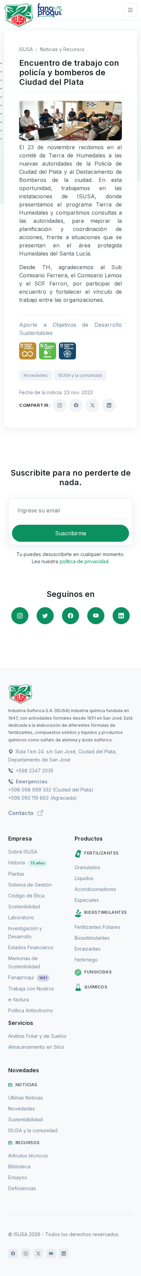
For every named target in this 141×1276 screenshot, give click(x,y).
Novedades (36, 375)
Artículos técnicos (28, 1155)
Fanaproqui (27, 977)
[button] (19, 615)
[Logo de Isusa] (18, 15)
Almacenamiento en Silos (36, 1047)
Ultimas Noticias (25, 1098)
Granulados (87, 867)
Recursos (27, 1142)
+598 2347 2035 (33, 770)
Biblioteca (19, 1166)
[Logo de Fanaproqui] (49, 15)
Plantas (16, 874)
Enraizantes (88, 949)
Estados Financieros (30, 947)
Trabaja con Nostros (31, 988)
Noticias (26, 1084)
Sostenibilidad (24, 906)
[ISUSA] (70, 694)
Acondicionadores (95, 889)
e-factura (18, 999)
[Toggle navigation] (130, 10)
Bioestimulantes (105, 912)
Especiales (87, 900)
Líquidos (84, 878)
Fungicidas (98, 971)
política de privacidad (84, 561)
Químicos (95, 986)
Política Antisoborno (30, 1010)
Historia (26, 862)
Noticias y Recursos (62, 49)
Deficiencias (22, 1188)
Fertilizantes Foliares (97, 927)
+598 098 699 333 (29, 790)
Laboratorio (21, 917)
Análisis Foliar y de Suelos (37, 1036)
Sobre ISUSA (22, 852)
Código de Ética (26, 895)
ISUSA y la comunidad (80, 375)
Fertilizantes (101, 853)
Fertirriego (86, 960)
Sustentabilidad (25, 1119)
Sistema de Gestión (30, 885)
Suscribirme (70, 533)
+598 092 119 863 (28, 798)
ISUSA (26, 49)
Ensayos (17, 1177)
